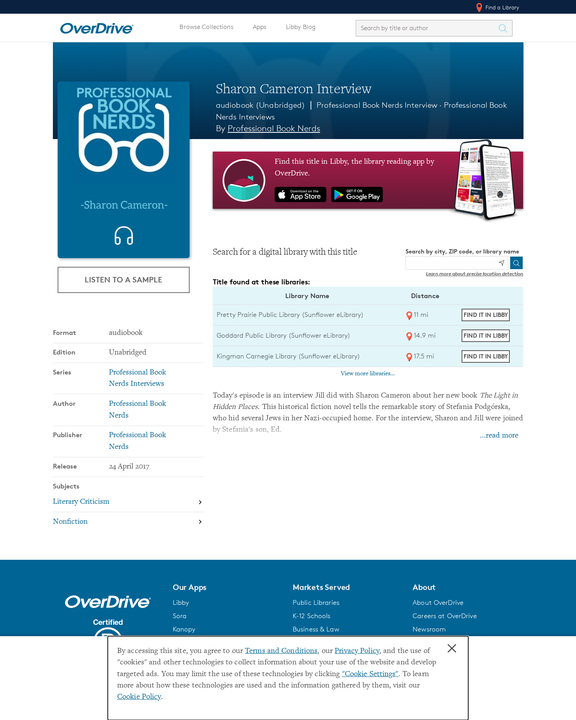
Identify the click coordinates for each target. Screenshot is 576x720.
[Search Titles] (505, 28)
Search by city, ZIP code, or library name (462, 251)
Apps (260, 27)
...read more (499, 436)
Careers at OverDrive (444, 616)
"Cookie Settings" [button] (370, 674)
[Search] (516, 263)
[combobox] (427, 28)
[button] (228, 587)
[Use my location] (501, 263)
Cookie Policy (139, 697)
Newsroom (429, 629)
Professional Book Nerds (274, 128)
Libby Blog (300, 27)
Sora (180, 616)
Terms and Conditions (281, 651)
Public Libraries (316, 602)
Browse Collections (206, 27)
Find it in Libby (486, 314)
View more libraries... (368, 374)
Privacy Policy (357, 651)
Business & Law (316, 629)
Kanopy (184, 629)
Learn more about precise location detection (474, 274)
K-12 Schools (311, 616)
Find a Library (502, 7)
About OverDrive (438, 602)
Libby (181, 602)
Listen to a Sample (123, 279)
